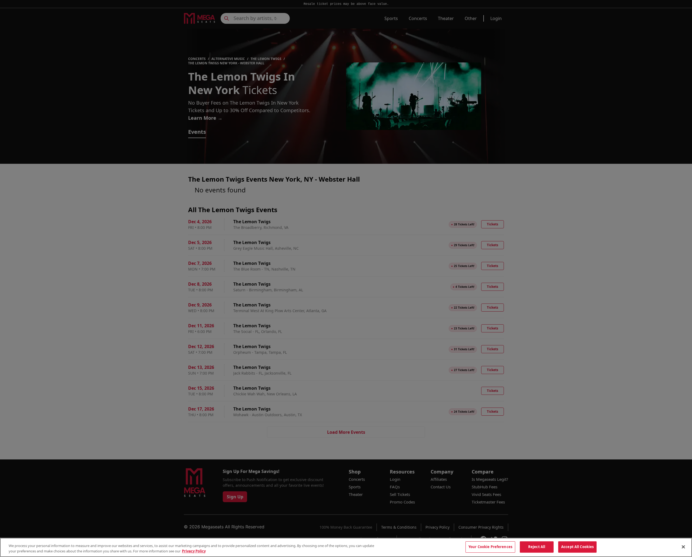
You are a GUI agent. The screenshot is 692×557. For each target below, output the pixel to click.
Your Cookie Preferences (490, 546)
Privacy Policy (194, 551)
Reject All (536, 546)
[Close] (683, 547)
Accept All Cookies (577, 546)
